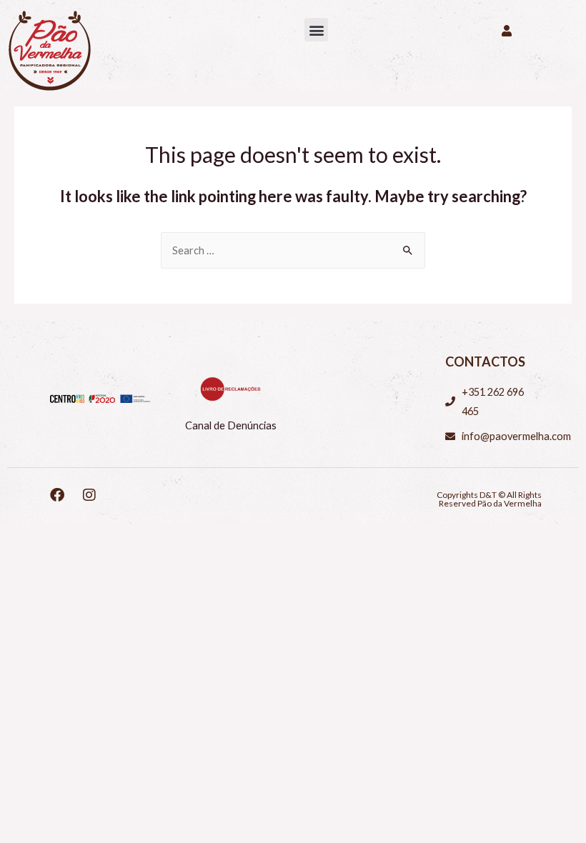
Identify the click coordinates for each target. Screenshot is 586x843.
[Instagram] (89, 495)
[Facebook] (57, 495)
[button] (316, 29)
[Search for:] (293, 250)
